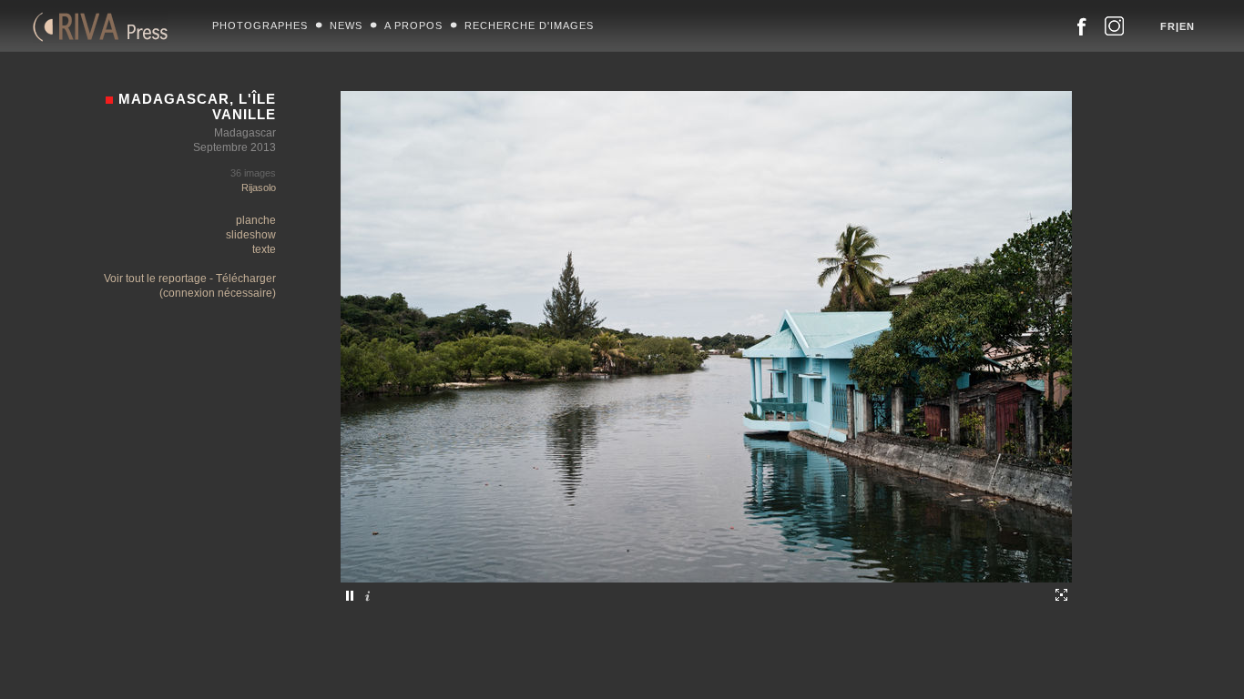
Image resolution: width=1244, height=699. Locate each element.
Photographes (260, 25)
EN (1187, 26)
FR (1168, 26)
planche (256, 220)
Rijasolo (258, 187)
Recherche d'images (529, 25)
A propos (413, 25)
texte (264, 249)
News (346, 25)
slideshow (251, 234)
